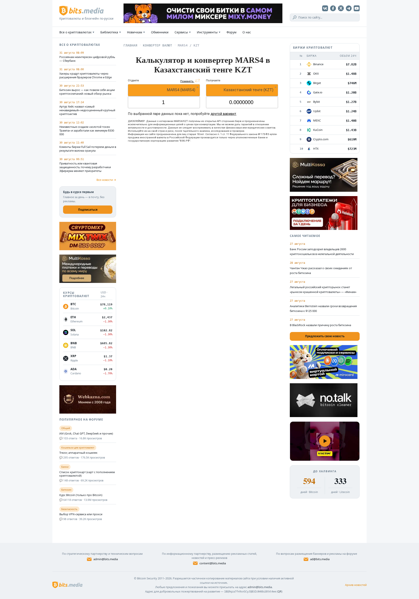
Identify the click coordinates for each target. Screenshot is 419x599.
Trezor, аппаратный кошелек (78, 453)
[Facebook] (333, 8)
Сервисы (183, 32)
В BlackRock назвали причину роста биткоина (320, 325)
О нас (246, 32)
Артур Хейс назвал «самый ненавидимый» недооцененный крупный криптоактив (87, 110)
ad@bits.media (320, 559)
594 (309, 481)
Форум (231, 32)
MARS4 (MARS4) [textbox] (181, 90)
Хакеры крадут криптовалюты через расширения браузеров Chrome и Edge (85, 75)
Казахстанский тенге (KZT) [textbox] (248, 90)
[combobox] (164, 90)
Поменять (187, 81)
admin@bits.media (105, 559)
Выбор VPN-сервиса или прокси (80, 514)
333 (340, 481)
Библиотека (110, 32)
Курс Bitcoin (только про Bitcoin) (80, 495)
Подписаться (88, 210)
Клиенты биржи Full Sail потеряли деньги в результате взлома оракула (87, 148)
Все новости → (106, 180)
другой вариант (223, 114)
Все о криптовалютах (76, 32)
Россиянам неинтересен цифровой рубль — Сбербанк (87, 59)
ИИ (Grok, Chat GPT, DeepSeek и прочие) (86, 433)
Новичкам (136, 32)
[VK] (325, 8)
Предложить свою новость (325, 336)
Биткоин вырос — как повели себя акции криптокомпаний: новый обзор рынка (87, 92)
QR (280, 591)
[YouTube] (357, 8)
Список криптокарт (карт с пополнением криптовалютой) (87, 474)
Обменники (159, 32)
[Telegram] (349, 8)
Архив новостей (356, 585)
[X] (341, 8)
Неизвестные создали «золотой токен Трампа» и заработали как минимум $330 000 (86, 130)
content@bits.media (212, 563)
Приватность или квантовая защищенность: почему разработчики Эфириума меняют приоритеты (85, 167)
